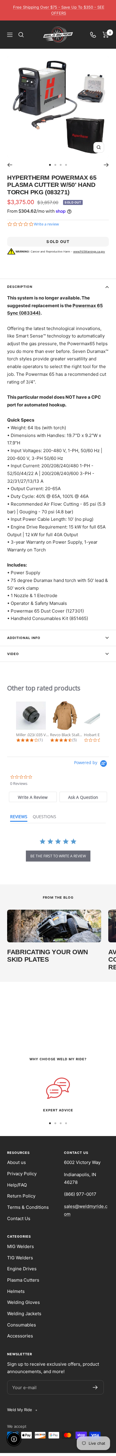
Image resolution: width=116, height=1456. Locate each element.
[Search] (21, 34)
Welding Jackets (24, 1313)
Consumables (21, 1325)
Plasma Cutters (23, 1280)
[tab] (33, 797)
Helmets (16, 1291)
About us (16, 1162)
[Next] (106, 165)
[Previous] (9, 165)
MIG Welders (20, 1246)
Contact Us (18, 1218)
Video (13, 654)
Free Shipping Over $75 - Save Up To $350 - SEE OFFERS (58, 10)
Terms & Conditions (28, 1207)
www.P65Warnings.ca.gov (89, 251)
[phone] (93, 34)
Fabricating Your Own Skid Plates (47, 955)
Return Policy (21, 1196)
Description (19, 287)
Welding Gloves (23, 1302)
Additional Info (23, 638)
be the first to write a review (58, 856)
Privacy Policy (22, 1173)
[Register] (95, 1387)
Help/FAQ (17, 1185)
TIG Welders (20, 1258)
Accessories (20, 1336)
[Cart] (106, 35)
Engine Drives (22, 1269)
